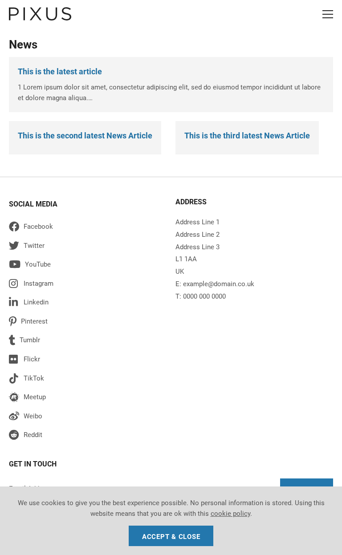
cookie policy (230, 514)
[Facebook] (86, 228)
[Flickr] (86, 360)
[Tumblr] (86, 341)
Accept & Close (171, 537)
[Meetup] (86, 398)
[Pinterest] (86, 322)
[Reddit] (86, 436)
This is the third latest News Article (247, 135)
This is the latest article (60, 71)
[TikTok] (86, 379)
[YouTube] (86, 265)
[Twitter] (86, 247)
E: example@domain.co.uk (214, 284)
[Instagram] (86, 285)
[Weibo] (86, 417)
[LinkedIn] (86, 303)
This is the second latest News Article (85, 135)
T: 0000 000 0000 (200, 296)
